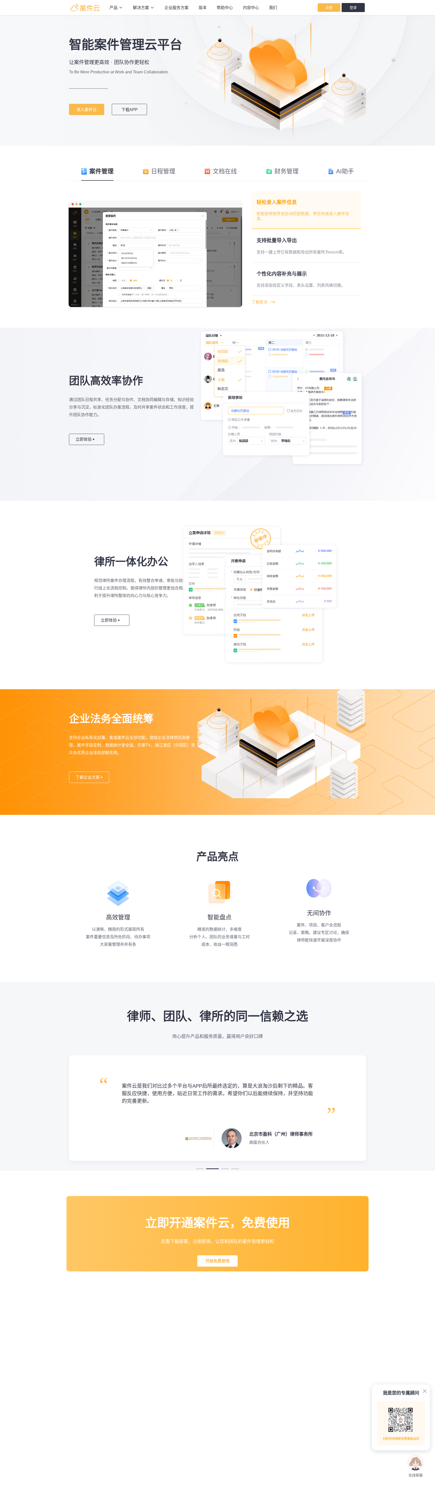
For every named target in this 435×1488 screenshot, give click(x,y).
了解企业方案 (89, 777)
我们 (273, 7)
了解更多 (263, 302)
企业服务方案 (176, 7)
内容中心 (251, 7)
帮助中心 (225, 7)
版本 (203, 7)
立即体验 (85, 439)
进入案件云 (87, 110)
